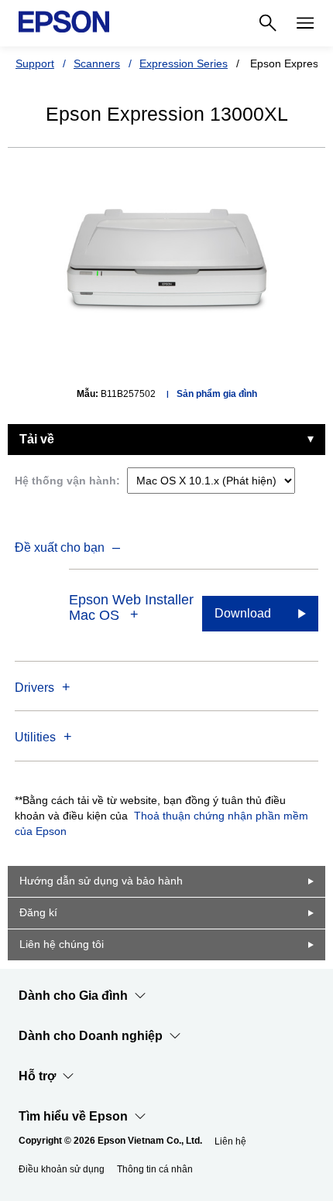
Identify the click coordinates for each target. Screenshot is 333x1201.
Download (243, 613)
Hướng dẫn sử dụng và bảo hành (101, 880)
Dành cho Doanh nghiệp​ (91, 1035)
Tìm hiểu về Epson (73, 1116)
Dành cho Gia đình (73, 995)
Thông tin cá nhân (155, 1169)
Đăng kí (38, 912)
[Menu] (305, 23)
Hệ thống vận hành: (67, 480)
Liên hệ (230, 1141)
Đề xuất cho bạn (60, 547)
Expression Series (183, 63)
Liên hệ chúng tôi (61, 944)
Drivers (34, 687)
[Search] (268, 23)
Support (34, 63)
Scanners (97, 63)
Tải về (36, 439)
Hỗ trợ (37, 1076)
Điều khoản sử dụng (62, 1169)
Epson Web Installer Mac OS (131, 607)
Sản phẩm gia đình (217, 393)
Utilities (35, 737)
